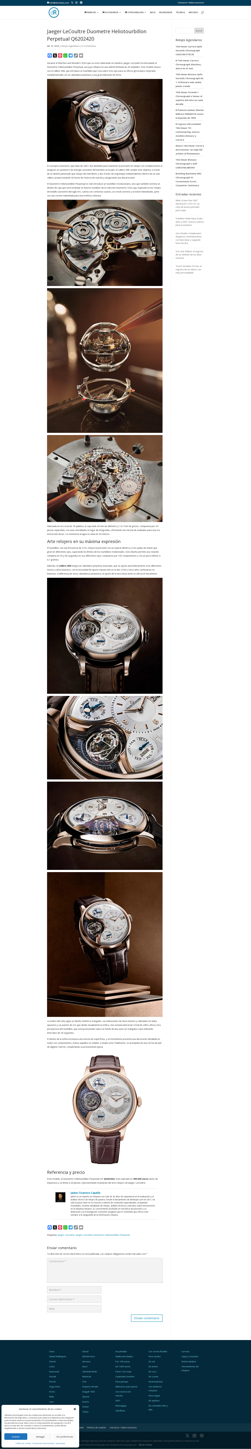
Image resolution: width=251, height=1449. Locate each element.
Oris (84, 1381)
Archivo (193, 12)
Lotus (52, 1366)
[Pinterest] (81, 2)
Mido (51, 1396)
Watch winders (188, 1361)
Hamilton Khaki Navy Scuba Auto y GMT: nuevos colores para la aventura (190, 221)
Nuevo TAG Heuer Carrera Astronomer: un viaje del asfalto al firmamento (190, 149)
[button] (74, 1409)
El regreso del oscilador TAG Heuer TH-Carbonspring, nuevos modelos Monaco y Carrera (188, 132)
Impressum (60, 1443)
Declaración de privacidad (43, 1443)
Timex (85, 1411)
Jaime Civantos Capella (85, 1192)
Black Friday (145, 1444)
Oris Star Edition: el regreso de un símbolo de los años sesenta (189, 254)
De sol (151, 1361)
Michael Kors (88, 1356)
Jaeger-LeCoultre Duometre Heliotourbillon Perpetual (103, 1234)
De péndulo (121, 1351)
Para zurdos (154, 1356)
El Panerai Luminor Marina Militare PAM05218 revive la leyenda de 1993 (190, 114)
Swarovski (54, 1371)
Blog (153, 12)
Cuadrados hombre (125, 1376)
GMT (117, 1400)
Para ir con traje (123, 1371)
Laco (51, 1401)
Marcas (90, 12)
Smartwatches (155, 1381)
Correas (185, 1351)
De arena (153, 1366)
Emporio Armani (90, 1386)
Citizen (52, 1361)
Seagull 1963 (88, 1391)
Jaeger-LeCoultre (66, 1234)
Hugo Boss (54, 1386)
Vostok (52, 1376)
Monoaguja (120, 1405)
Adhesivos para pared (126, 1386)
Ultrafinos (120, 1410)
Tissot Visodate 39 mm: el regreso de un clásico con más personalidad (189, 269)
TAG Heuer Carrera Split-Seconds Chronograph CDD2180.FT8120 (189, 50)
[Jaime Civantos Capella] (60, 1201)
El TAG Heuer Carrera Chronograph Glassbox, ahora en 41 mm (188, 64)
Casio (51, 1351)
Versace (86, 1361)
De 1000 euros (122, 1366)
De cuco (152, 1371)
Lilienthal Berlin (89, 1371)
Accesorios (110, 12)
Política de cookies (23, 1443)
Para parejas (121, 1381)
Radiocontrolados (124, 1356)
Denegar (40, 1436)
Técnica (180, 12)
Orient (85, 1406)
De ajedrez (154, 1400)
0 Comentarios (89, 46)
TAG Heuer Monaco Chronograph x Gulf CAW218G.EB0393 (186, 163)
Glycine (85, 1396)
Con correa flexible (157, 1351)
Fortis (52, 1391)
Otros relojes (134, 12)
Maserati (86, 1376)
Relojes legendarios (70, 46)
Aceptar (16, 1436)
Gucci (84, 1366)
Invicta (85, 1401)
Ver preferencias (64, 1436)
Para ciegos (154, 1395)
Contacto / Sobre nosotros (191, 3)
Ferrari (52, 1381)
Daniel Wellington (57, 1356)
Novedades (165, 12)
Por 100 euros (122, 1361)
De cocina (153, 1376)
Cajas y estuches (189, 1356)
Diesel (85, 1351)
